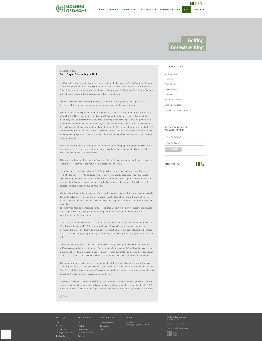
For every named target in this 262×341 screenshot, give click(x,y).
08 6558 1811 (131, 322)
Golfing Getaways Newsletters (179, 110)
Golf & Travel (107, 317)
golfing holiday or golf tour (119, 171)
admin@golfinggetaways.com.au (137, 325)
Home (58, 322)
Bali (79, 322)
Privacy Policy (172, 324)
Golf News (170, 94)
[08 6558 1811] (202, 4)
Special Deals (171, 89)
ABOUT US (113, 9)
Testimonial (60, 336)
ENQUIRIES (198, 9)
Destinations (84, 317)
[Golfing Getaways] (71, 11)
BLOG (186, 9)
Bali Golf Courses (173, 99)
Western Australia (173, 105)
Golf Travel (170, 79)
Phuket (81, 326)
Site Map (60, 317)
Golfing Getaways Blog (65, 332)
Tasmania (81, 336)
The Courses (105, 329)
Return (66, 296)
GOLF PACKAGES (148, 9)
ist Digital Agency (181, 328)
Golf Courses (171, 74)
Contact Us (131, 317)
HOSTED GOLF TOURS (170, 9)
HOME (101, 9)
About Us (59, 326)
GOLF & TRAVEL (129, 9)
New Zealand (83, 329)
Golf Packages (171, 84)
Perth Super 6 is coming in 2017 (78, 74)
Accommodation (106, 322)
